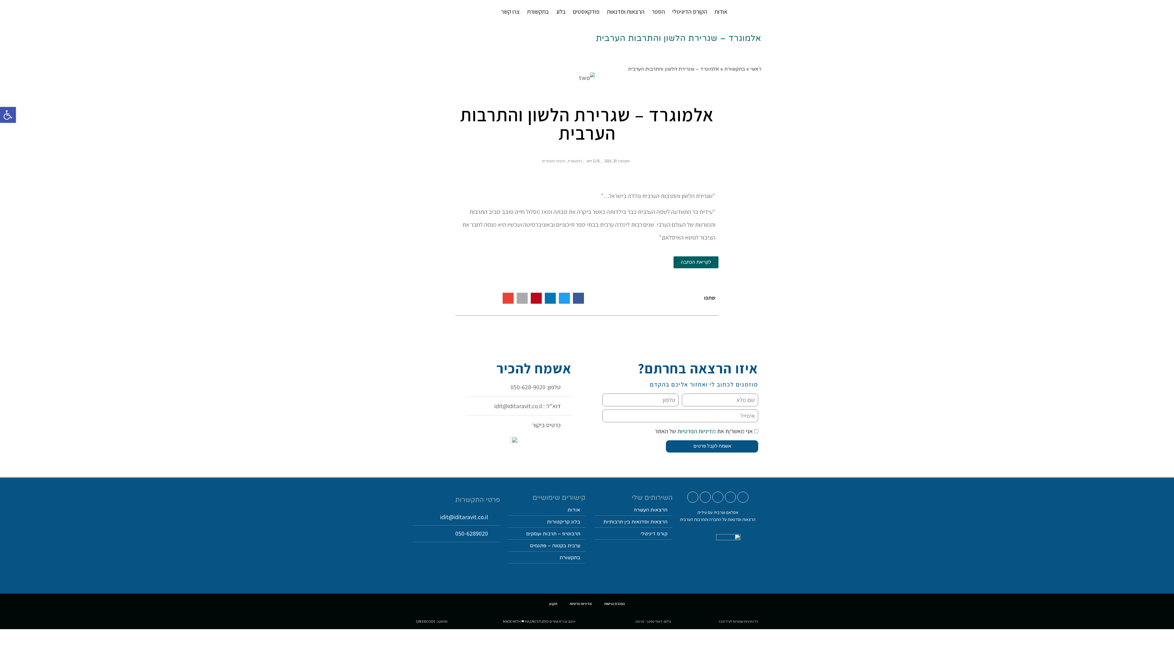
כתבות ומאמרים (554, 160)
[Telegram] (692, 497)
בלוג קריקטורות (563, 522)
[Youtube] (742, 497)
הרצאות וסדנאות (625, 12)
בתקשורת (575, 160)
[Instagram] (730, 497)
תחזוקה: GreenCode (432, 621)
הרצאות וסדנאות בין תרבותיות (635, 522)
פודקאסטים (586, 12)
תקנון (553, 603)
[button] (578, 298)
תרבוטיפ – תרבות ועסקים (553, 534)
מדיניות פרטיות (581, 603)
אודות (720, 12)
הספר (658, 12)
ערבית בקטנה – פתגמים (555, 546)
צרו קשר (510, 12)
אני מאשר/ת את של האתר (704, 431)
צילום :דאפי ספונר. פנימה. (652, 621)
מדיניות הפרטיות (696, 431)
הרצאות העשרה (650, 510)
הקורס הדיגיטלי (689, 12)
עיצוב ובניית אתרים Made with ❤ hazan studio (539, 621)
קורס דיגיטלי (654, 534)
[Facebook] (717, 497)
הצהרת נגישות (614, 603)
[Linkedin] (705, 497)
